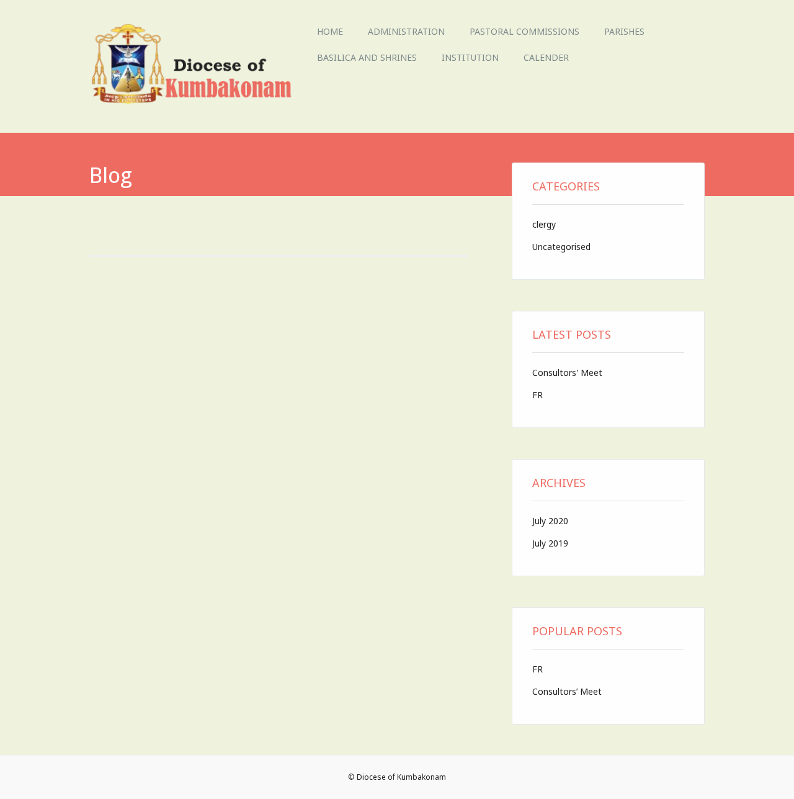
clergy (544, 224)
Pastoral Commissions (524, 31)
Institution (470, 57)
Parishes (624, 31)
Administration (406, 31)
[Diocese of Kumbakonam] (197, 105)
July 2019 (550, 543)
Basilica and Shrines (367, 57)
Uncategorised (561, 246)
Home (330, 31)
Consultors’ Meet (567, 691)
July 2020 (550, 521)
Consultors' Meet (567, 372)
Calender (546, 57)
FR (537, 395)
